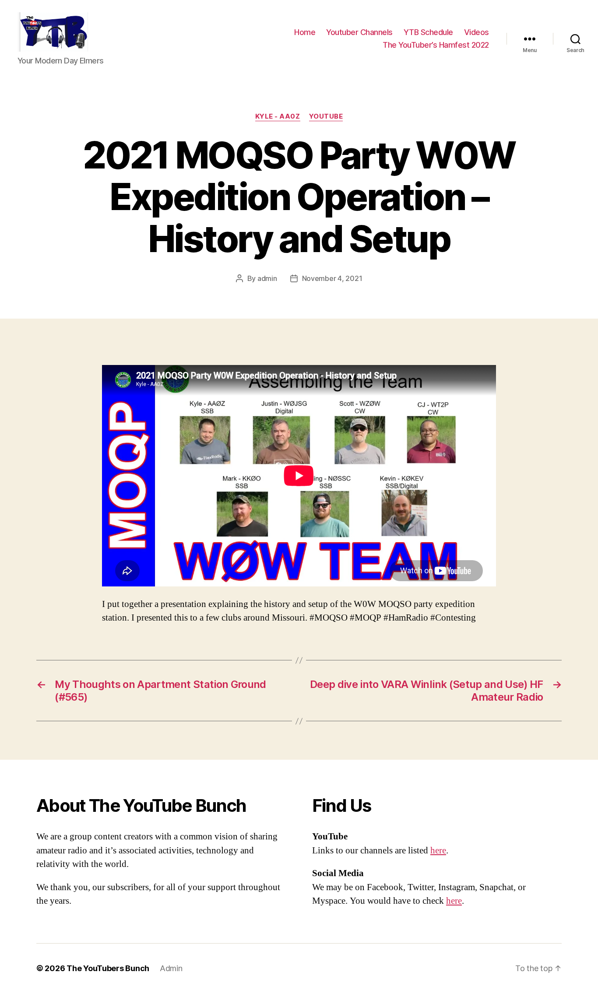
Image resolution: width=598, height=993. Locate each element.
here (438, 850)
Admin (171, 968)
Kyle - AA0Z (277, 116)
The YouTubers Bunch (108, 968)
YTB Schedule (428, 32)
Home (304, 32)
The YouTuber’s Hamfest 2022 (436, 44)
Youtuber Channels (359, 32)
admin (267, 278)
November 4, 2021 (332, 278)
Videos (476, 32)
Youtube (326, 116)
